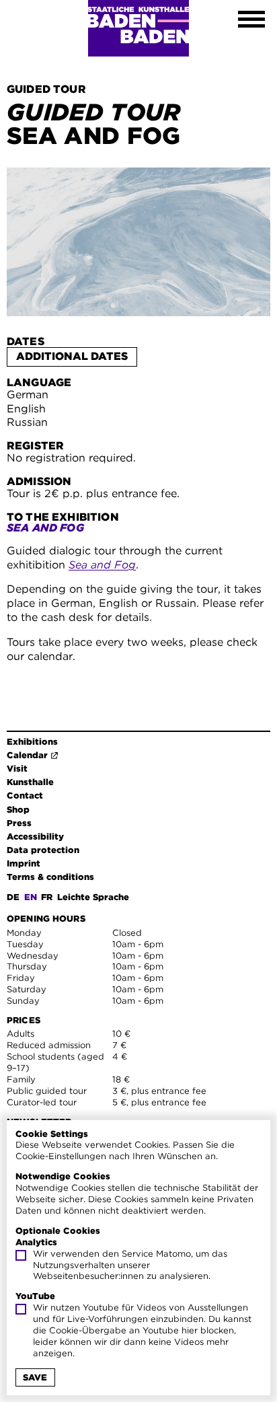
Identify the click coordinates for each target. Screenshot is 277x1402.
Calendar (27, 755)
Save (35, 1377)
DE (13, 897)
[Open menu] (251, 20)
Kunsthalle (30, 782)
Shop (18, 810)
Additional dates (72, 356)
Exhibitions (32, 742)
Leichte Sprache (93, 897)
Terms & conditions (50, 877)
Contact (25, 795)
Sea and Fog (102, 564)
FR (46, 897)
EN (30, 897)
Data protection (43, 850)
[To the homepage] (138, 28)
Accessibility (35, 837)
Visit (17, 769)
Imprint (23, 863)
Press (19, 823)
